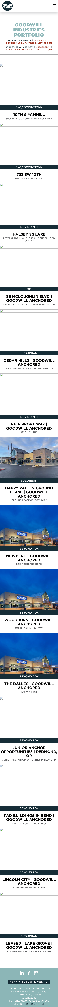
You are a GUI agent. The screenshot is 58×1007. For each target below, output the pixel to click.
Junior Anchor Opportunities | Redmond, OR (29, 751)
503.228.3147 (42, 47)
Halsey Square (29, 234)
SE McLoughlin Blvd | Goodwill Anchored (29, 298)
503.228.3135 (40, 40)
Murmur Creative (34, 1004)
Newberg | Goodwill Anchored (29, 558)
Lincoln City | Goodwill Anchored (29, 881)
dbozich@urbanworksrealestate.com (29, 43)
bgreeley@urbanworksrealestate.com (29, 50)
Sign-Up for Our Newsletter (30, 982)
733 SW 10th (29, 174)
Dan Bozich (24, 40)
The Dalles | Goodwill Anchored (29, 686)
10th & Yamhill (29, 114)
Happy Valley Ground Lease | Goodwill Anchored (29, 492)
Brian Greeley (24, 47)
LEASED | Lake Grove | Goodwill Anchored (29, 945)
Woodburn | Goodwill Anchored (29, 622)
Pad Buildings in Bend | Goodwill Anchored (29, 817)
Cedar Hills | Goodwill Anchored (29, 362)
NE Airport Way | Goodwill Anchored (29, 426)
